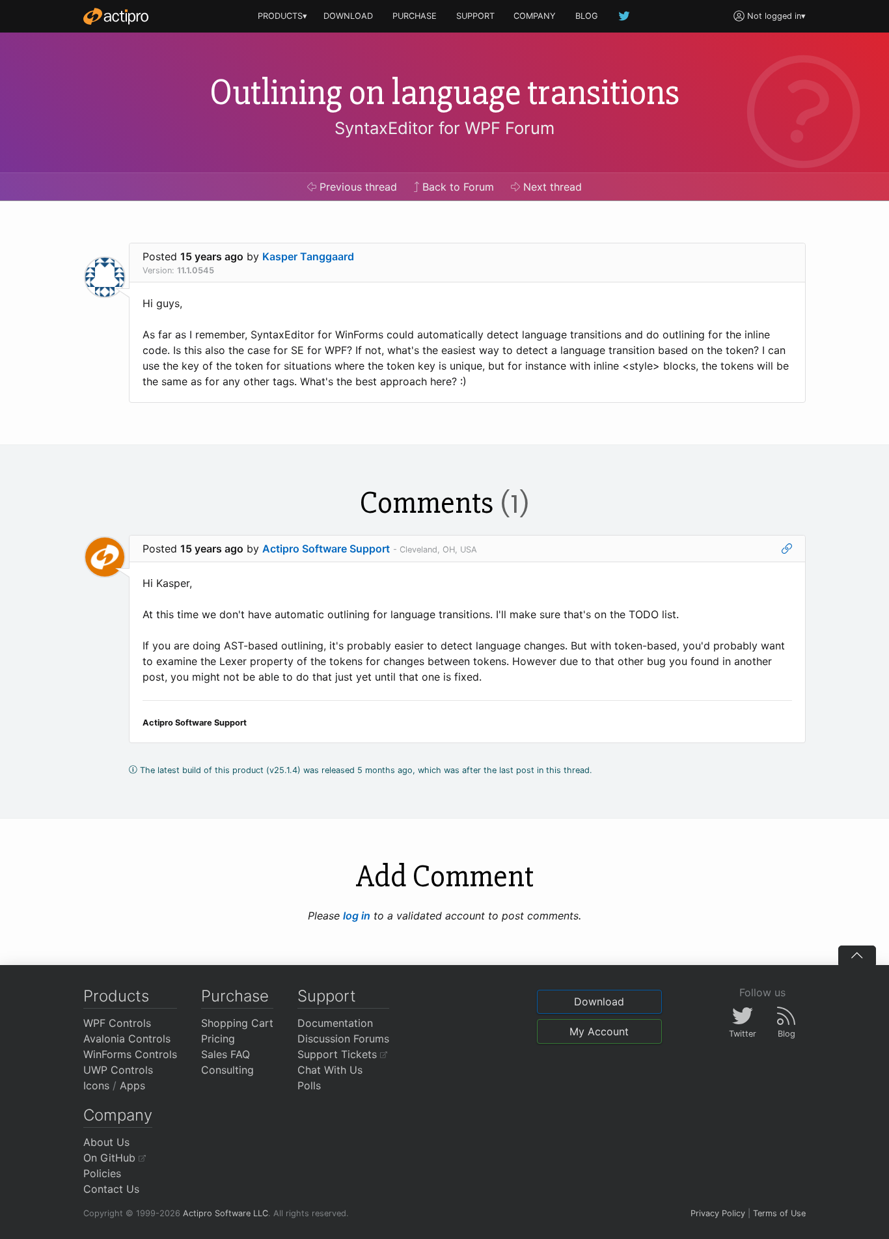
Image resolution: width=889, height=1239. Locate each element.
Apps (132, 1085)
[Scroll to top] (857, 955)
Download (599, 1001)
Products (116, 996)
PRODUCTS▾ (282, 16)
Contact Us (111, 1188)
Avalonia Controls (127, 1038)
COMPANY (534, 16)
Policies (102, 1173)
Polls (309, 1085)
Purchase (235, 996)
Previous (356, 186)
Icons (96, 1085)
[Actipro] (115, 16)
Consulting (227, 1069)
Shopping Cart (237, 1022)
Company (117, 1115)
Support (326, 996)
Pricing (218, 1038)
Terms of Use (779, 1213)
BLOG (586, 16)
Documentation (335, 1022)
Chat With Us (329, 1069)
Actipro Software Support (326, 548)
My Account (599, 1031)
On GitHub (111, 1157)
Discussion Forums (343, 1038)
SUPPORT (475, 16)
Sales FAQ (225, 1054)
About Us (106, 1142)
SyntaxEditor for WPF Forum (444, 128)
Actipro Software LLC (225, 1213)
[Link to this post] (787, 548)
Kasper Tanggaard (308, 256)
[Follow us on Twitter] (624, 16)
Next (551, 186)
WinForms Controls (130, 1054)
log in (356, 915)
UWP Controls (118, 1069)
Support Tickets (338, 1054)
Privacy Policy (718, 1213)
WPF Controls (117, 1022)
